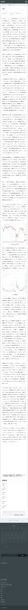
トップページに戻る (14, 520)
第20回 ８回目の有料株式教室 (6, 584)
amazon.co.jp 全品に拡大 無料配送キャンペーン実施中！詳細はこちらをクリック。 (14, 475)
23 (2, 541)
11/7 (3, 498)
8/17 (1, 597)
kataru (12, 14)
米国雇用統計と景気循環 (18, 514)
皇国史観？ (3, 601)
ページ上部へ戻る (26, 608)
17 (6, 538)
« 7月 (6, 546)
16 (2, 538)
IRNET (3, 2)
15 (25, 535)
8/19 (1, 593)
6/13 (3, 507)
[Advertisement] (14, 459)
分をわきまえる (3, 582)
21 (21, 538)
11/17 (3, 489)
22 (25, 538)
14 (21, 535)
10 (6, 535)
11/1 (3, 494)
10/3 (3, 485)
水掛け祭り (3, 599)
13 (17, 535)
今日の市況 (19, 13)
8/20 (1, 591)
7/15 (3, 503)
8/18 (1, 595)
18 (10, 538)
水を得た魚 (3, 586)
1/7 (5, 511)
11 (10, 535)
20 (17, 538)
